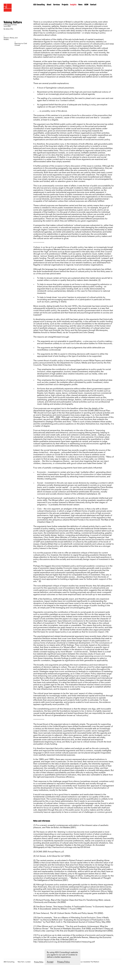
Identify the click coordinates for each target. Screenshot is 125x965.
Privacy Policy (38, 962)
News (80, 4)
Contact (93, 4)
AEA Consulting (39, 4)
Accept (50, 962)
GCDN (86, 4)
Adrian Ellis (9, 29)
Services (56, 4)
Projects (65, 4)
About (49, 4)
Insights (73, 4)
